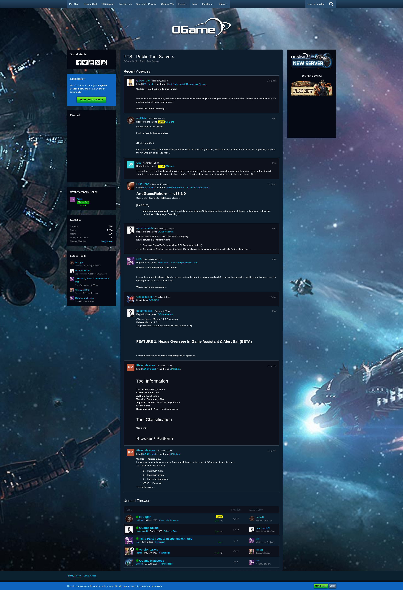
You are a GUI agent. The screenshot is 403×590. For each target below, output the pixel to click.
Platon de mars (145, 365)
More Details (320, 586)
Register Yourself (91, 99)
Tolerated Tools (170, 531)
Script (219, 517)
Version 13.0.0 (82, 290)
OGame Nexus (82, 270)
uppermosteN (81, 274)
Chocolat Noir (144, 296)
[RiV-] (130, 273)
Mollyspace (107, 241)
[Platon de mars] (130, 403)
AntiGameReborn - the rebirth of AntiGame (188, 187)
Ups (138, 162)
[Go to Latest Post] (251, 518)
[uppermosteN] (130, 238)
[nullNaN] (130, 135)
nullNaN (78, 266)
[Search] (331, 4)
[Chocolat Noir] (130, 299)
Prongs (78, 293)
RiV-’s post (147, 84)
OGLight (79, 262)
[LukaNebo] (130, 201)
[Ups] (130, 168)
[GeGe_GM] (130, 94)
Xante (79, 199)
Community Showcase (169, 520)
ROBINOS (154, 300)
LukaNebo (142, 184)
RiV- (77, 285)
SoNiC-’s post (149, 369)
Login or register (316, 4)
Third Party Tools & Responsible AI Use (186, 84)
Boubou (139, 564)
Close (332, 586)
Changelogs (164, 553)
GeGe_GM (143, 80)
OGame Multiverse (84, 298)
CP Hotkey (175, 369)
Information (160, 542)
